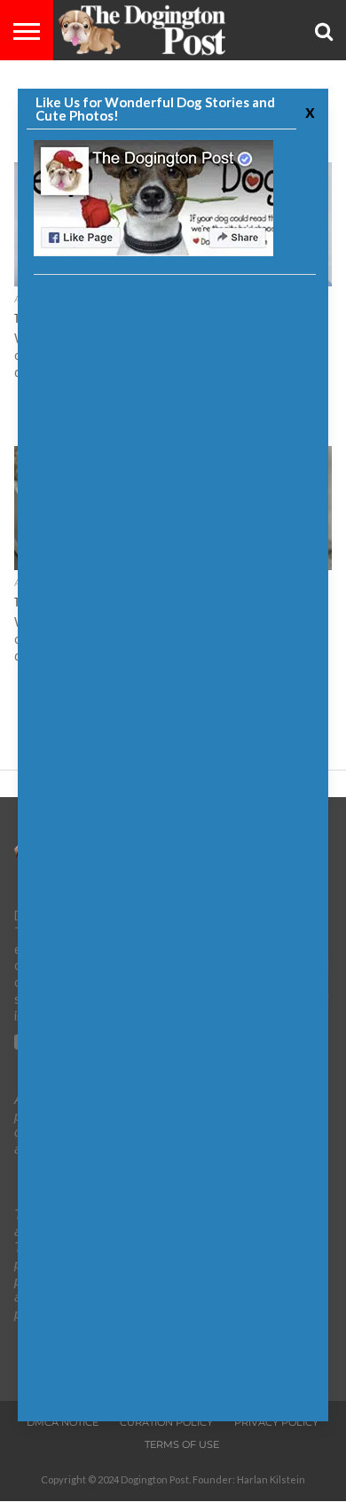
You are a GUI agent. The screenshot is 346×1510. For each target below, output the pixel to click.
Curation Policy (166, 1422)
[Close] (307, 111)
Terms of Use (182, 1444)
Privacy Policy (276, 1422)
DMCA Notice (62, 1422)
